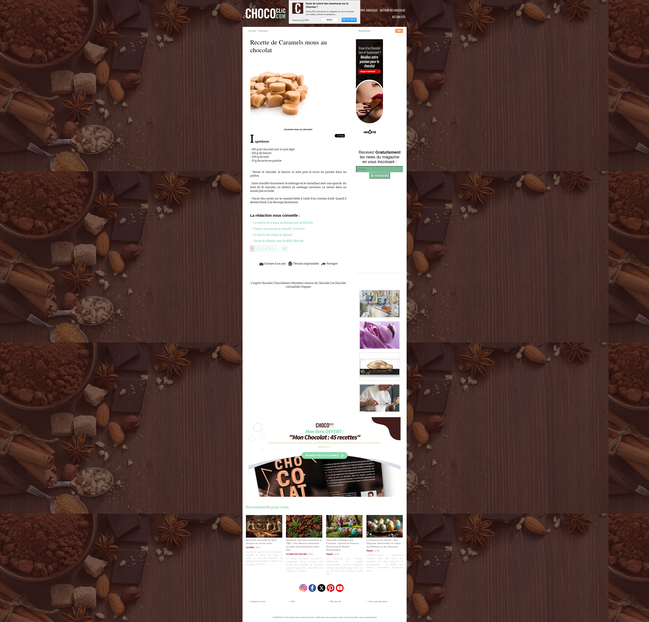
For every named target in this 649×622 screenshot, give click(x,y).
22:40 (376, 551)
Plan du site (335, 601)
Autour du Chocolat (392, 10)
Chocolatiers (282, 283)
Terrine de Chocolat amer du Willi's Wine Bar (278, 240)
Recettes (263, 31)
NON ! (330, 19)
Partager (332, 263)
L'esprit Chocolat (367, 10)
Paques (306, 286)
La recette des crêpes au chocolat (273, 234)
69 (284, 248)
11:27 (257, 547)
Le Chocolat (338, 283)
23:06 (336, 554)
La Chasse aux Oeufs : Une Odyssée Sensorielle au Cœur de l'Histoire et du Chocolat (383, 543)
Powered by (297, 20)
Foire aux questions (378, 601)
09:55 (310, 554)
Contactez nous (257, 601)
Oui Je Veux (349, 19)
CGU (292, 601)
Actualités (398, 17)
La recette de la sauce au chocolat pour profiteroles (283, 222)
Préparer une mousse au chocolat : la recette (279, 228)
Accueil (252, 31)
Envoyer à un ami (275, 263)
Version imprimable (306, 263)
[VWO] (305, 20)
